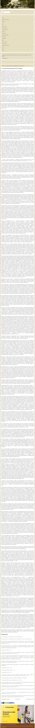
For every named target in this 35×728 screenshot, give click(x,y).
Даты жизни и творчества (5, 19)
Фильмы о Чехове (4, 43)
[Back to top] (33, 726)
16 (5, 470)
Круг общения (4, 26)
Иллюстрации (4, 36)
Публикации (3, 33)
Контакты (3, 50)
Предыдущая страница (5, 699)
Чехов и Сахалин (4, 41)
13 (1, 674)
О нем (3, 22)
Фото (2, 24)
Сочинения (3, 31)
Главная (3, 17)
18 (1, 688)
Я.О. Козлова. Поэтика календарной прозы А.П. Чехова (15, 65)
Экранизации (4, 38)
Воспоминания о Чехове (5, 45)
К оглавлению (17, 699)
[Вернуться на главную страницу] (17, 4)
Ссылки (3, 48)
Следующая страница (30, 699)
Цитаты (3, 40)
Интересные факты (5, 29)
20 (1, 695)
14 (1, 677)
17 (25, 477)
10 (1, 667)
